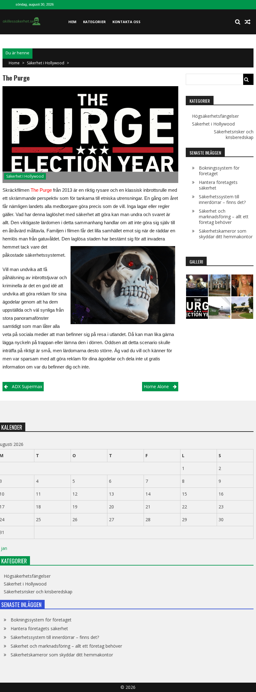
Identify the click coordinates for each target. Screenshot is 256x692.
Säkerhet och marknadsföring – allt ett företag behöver (224, 216)
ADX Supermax (27, 386)
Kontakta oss (126, 21)
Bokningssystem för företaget (219, 170)
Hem (72, 21)
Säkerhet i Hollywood (45, 63)
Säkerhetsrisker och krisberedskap (234, 134)
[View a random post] (247, 22)
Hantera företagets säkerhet (218, 185)
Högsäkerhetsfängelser (215, 116)
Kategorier (94, 21)
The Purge (41, 190)
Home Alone (156, 386)
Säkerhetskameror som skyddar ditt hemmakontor (226, 234)
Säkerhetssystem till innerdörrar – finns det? (222, 199)
